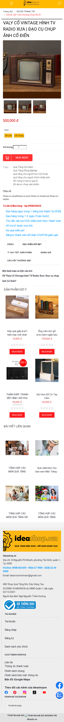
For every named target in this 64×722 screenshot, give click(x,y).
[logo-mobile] (32, 3)
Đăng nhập (11, 629)
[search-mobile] (60, 3)
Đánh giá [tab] (46, 252)
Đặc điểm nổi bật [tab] (32, 244)
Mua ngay (22, 157)
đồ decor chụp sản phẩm (26, 184)
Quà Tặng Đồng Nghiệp (25, 170)
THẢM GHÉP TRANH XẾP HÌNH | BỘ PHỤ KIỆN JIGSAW (17, 398)
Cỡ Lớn (8, 135)
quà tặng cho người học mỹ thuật (30, 174)
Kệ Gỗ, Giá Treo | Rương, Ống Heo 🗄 (23, 14)
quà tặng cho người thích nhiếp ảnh (31, 177)
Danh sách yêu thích (16, 646)
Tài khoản (10, 621)
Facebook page (14, 705)
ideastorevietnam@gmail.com (26, 575)
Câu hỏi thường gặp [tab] (19, 260)
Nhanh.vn (32, 719)
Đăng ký (9, 638)
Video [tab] (10, 244)
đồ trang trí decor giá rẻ (25, 181)
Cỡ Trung (19, 135)
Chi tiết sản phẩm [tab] (21, 252)
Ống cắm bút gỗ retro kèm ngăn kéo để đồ (46, 335)
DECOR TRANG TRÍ (26, 11)
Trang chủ (8, 11)
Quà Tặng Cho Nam (23, 167)
